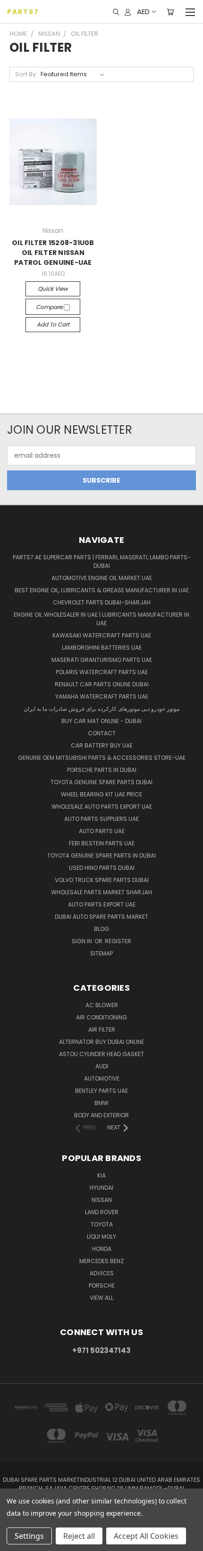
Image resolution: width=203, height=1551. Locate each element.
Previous (14, 1541)
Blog (101, 929)
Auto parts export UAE (101, 904)
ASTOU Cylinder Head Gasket (101, 1054)
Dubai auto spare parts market (101, 917)
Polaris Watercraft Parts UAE (102, 672)
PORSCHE (102, 1285)
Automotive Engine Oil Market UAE (101, 578)
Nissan (102, 1200)
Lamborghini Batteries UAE (102, 648)
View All (101, 1298)
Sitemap (101, 953)
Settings (29, 1536)
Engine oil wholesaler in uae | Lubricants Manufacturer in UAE (101, 619)
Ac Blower (101, 1005)
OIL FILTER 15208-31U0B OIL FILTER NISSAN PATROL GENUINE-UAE (53, 252)
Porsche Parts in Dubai (101, 770)
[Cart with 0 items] (170, 11)
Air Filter (101, 1030)
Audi (101, 1066)
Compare (50, 307)
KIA (101, 1175)
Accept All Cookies (146, 1536)
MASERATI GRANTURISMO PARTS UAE (101, 660)
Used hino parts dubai (102, 868)
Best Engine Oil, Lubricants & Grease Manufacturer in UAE (102, 590)
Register (118, 941)
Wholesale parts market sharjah (101, 892)
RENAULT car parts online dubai (102, 684)
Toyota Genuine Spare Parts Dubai (101, 782)
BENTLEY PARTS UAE (101, 1091)
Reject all (79, 1536)
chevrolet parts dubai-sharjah (102, 602)
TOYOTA (102, 1224)
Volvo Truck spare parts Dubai (102, 880)
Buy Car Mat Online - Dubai (101, 721)
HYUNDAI (101, 1188)
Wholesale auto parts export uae (101, 807)
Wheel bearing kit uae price (101, 794)
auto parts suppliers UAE (101, 819)
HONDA (101, 1249)
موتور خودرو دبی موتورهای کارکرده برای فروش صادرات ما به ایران (101, 709)
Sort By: (26, 74)
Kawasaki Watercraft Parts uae (101, 635)
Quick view (53, 289)
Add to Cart (53, 324)
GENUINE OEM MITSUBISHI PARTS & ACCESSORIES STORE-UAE (102, 758)
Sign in (82, 941)
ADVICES (102, 1273)
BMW (101, 1103)
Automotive (101, 1078)
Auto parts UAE (102, 831)
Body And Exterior (101, 1115)
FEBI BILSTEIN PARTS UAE (102, 843)
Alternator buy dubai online (101, 1042)
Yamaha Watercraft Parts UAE (101, 696)
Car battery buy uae (102, 745)
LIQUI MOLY (101, 1237)
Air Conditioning (101, 1017)
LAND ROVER (101, 1212)
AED (143, 11)
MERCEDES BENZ (101, 1261)
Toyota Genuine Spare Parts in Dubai (101, 855)
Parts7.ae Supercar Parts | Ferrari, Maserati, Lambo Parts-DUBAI (102, 561)
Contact (102, 733)
